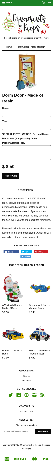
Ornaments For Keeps (30, 445)
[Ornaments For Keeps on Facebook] (18, 396)
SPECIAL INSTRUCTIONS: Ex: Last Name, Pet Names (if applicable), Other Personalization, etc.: (25, 138)
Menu (9, 2)
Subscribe (43, 431)
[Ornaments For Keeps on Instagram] (34, 396)
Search (26, 376)
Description (25, 190)
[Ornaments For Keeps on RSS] (42, 396)
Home (9, 47)
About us (26, 380)
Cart (48, 2)
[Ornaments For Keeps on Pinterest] (26, 396)
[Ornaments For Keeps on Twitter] (10, 396)
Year (4, 121)
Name (5, 108)
